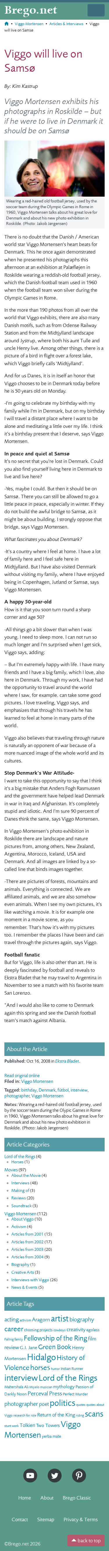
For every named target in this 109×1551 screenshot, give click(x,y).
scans (94, 1414)
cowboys (59, 1330)
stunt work (11, 1426)
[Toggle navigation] (96, 10)
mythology (64, 1386)
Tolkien (27, 1425)
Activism (18, 1226)
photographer (17, 1095)
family (19, 1339)
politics (62, 1403)
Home (24, 1498)
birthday (29, 1090)
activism (25, 1320)
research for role (24, 1415)
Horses (17, 1161)
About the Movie (26, 1175)
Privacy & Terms (81, 1519)
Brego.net (30, 10)
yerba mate (51, 1436)
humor (55, 1369)
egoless (92, 1329)
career (13, 1329)
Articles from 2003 (27, 1249)
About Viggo (22, 1219)
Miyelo (34, 1387)
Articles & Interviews (66, 24)
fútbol (63, 1090)
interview (79, 1090)
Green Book (54, 1347)
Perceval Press (45, 1393)
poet (44, 1404)
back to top (88, 1540)
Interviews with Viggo (30, 1279)
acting (11, 1319)
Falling (9, 1339)
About (46, 1498)
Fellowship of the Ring (55, 1338)
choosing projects (38, 1330)
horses (40, 1367)
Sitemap (45, 1519)
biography (81, 1319)
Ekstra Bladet (67, 1061)
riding (80, 1415)
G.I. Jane (28, 1347)
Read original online (22, 1075)
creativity (76, 1329)
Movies (11, 1170)
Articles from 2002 (27, 1242)
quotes (80, 1405)
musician (46, 1387)
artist (60, 1318)
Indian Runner (72, 1369)
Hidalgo (41, 1357)
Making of (20, 1190)
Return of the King (56, 1415)
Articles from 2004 (27, 1257)
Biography (20, 1264)
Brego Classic (77, 1498)
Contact (20, 1519)
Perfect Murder (75, 1394)
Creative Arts (22, 1272)
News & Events (24, 1287)
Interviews (20, 1183)
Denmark (47, 1090)
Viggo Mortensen (29, 24)
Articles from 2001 (27, 1234)
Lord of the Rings (19, 1156)
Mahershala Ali (16, 1387)
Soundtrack (21, 1205)
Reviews (18, 1198)
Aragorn (41, 1319)
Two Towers (48, 1425)
